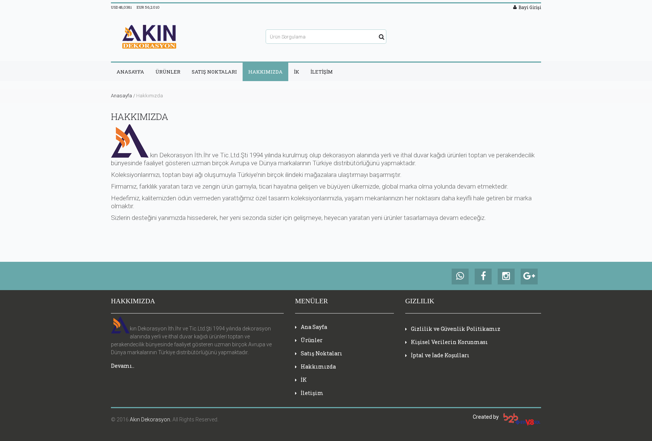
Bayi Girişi (529, 7)
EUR (148, 7)
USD (121, 7)
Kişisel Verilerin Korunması (449, 342)
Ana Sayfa (314, 326)
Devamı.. (122, 365)
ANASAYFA (130, 71)
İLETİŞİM (322, 71)
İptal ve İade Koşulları (440, 355)
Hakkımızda (318, 366)
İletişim (312, 392)
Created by (488, 417)
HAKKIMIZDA (265, 71)
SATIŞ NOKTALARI (214, 71)
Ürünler (312, 340)
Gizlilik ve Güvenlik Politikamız (455, 328)
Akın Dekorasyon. (150, 419)
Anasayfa (121, 95)
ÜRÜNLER (167, 71)
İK (296, 71)
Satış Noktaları (321, 353)
